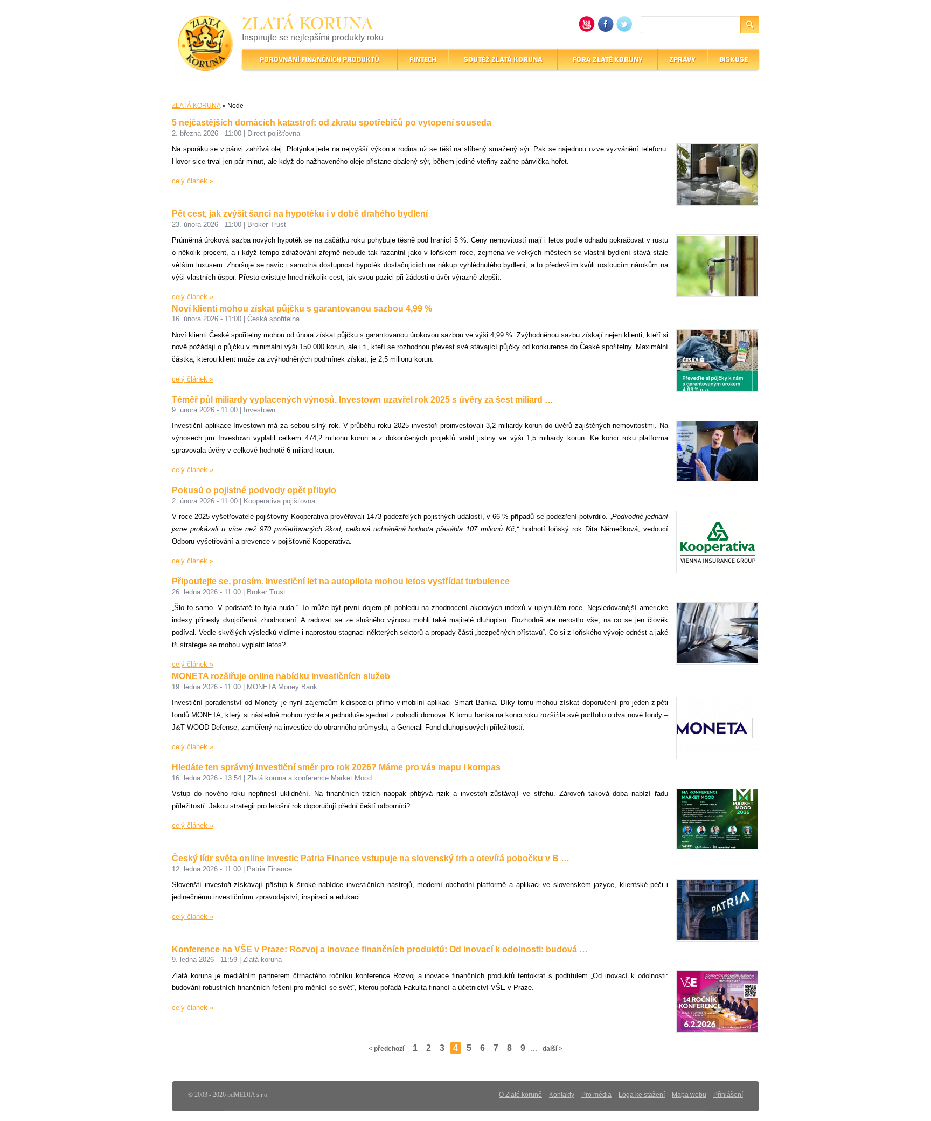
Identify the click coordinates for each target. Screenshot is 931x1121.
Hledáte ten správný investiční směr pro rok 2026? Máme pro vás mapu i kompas (336, 767)
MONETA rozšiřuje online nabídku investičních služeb (281, 676)
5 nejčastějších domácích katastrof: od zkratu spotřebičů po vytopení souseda (331, 122)
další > (552, 1049)
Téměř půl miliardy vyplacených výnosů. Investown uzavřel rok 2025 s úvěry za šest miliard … (362, 399)
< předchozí (386, 1049)
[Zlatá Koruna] (206, 63)
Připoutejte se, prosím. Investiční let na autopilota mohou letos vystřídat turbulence (341, 581)
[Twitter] (624, 29)
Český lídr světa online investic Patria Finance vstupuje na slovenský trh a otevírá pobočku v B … (370, 858)
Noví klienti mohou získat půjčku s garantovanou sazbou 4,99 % (302, 308)
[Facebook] (605, 29)
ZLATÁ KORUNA (196, 105)
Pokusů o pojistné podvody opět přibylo (254, 490)
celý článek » (192, 181)
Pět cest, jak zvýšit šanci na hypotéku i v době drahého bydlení (300, 213)
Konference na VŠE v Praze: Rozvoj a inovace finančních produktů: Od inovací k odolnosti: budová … (380, 949)
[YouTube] (587, 29)
